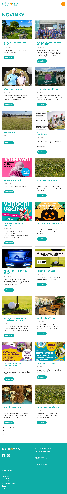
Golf (3, 473)
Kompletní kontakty (41, 464)
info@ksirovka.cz (45, 451)
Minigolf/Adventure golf (10, 483)
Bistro (4, 486)
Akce (3, 488)
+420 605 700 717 (45, 448)
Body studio (6, 478)
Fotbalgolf (5, 481)
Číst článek (9, 57)
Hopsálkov (5, 476)
